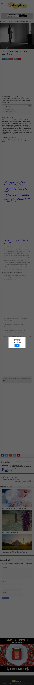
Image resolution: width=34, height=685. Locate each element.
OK (17, 345)
